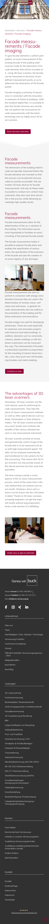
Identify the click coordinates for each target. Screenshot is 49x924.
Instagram (13, 607)
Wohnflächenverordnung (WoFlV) (19, 775)
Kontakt (8, 881)
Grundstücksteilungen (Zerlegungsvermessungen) (17, 781)
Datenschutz (10, 890)
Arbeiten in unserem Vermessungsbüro (22, 836)
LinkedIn (26, 607)
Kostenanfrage (11, 886)
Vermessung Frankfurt (14, 639)
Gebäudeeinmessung (14, 787)
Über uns (9, 625)
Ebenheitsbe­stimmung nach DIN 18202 (22, 762)
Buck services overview (18, 131)
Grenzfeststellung (12, 792)
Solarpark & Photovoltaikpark (17, 748)
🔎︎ (42, 2)
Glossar (8, 648)
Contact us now (14, 371)
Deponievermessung (14, 757)
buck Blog (9, 669)
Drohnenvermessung (14, 697)
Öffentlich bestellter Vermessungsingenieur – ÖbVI (23, 654)
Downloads (10, 899)
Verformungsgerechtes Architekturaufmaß (23, 706)
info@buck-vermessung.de (18, 599)
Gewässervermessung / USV (17, 739)
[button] (44, 919)
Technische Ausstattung (15, 643)
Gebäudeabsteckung (14, 729)
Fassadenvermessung (14, 711)
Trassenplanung (12, 752)
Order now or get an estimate (20, 553)
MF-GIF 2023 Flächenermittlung (19, 766)
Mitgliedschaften (12, 660)
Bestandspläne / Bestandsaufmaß (19, 702)
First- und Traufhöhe (13, 734)
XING (20, 607)
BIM (6, 720)
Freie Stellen (10, 827)
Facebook (6, 607)
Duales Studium (12, 853)
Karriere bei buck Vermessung (18, 832)
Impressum (10, 895)
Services (20, 30)
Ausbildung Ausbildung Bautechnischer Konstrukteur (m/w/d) (22, 847)
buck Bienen (10, 664)
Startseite (9, 30)
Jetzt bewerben (11, 858)
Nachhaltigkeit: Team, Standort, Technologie (24, 634)
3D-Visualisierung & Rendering (18, 716)
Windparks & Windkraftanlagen (18, 743)
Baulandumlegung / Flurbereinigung (20, 796)
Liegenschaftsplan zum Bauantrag (19, 725)
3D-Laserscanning (13, 693)
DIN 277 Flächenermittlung (16, 771)
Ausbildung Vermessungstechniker (20, 841)
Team (7, 630)
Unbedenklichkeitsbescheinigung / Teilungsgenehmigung (19, 802)
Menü (10, 2)
